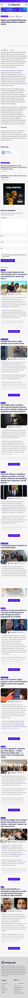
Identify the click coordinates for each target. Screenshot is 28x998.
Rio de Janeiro (6, 13)
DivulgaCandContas (6, 509)
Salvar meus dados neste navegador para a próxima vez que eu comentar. (14, 255)
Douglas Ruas (5, 847)
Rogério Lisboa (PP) (18, 854)
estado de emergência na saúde (12, 70)
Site (1, 248)
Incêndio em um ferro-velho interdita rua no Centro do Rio (14, 176)
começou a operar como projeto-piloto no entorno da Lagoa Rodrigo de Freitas (13, 726)
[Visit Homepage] (14, 4)
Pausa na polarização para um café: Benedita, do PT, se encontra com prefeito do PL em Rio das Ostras (14, 167)
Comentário (4, 217)
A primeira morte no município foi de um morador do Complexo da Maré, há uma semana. (14, 83)
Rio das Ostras (5, 306)
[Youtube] (20, 983)
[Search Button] (26, 4)
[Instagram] (18, 983)
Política (3, 270)
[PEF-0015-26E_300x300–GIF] (14, 194)
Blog (2, 887)
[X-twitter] (15, 983)
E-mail (2, 242)
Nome (2, 235)
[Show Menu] (1, 4)
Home (2, 13)
